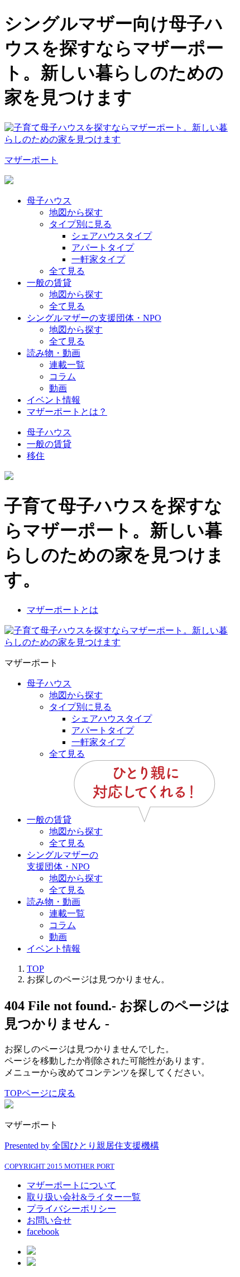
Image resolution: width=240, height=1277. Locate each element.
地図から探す (76, 212)
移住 (36, 455)
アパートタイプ (102, 247)
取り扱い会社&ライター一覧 (84, 1197)
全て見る (67, 271)
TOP (35, 968)
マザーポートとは (62, 610)
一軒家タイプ (98, 259)
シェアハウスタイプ (111, 236)
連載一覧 (67, 364)
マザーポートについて (71, 1185)
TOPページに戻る (39, 1093)
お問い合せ (49, 1220)
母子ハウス (49, 200)
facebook (43, 1231)
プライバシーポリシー (71, 1208)
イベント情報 (53, 400)
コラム (62, 376)
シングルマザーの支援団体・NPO (94, 318)
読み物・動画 (53, 353)
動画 (58, 388)
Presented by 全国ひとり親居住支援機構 (81, 1145)
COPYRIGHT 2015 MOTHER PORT (59, 1166)
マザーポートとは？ (67, 411)
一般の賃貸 (49, 282)
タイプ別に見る (80, 224)
